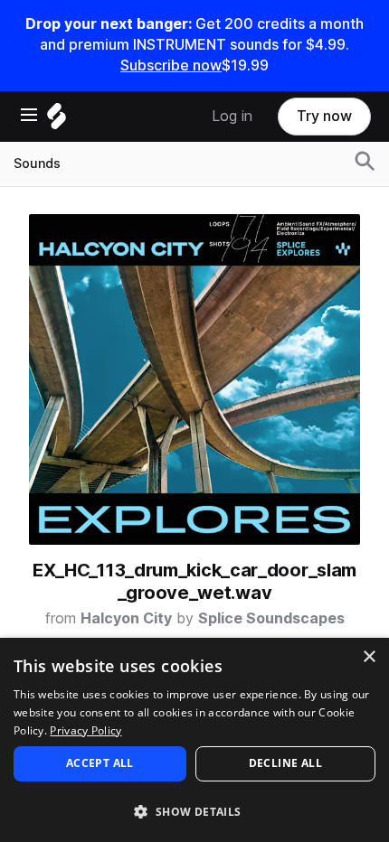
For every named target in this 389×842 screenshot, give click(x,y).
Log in (232, 116)
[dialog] (194, 740)
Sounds (37, 163)
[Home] (56, 120)
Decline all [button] (285, 763)
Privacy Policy (85, 730)
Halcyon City (126, 618)
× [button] (368, 657)
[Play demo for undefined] (194, 379)
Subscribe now (171, 65)
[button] (194, 810)
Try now (324, 116)
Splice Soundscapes (271, 618)
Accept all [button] (100, 763)
